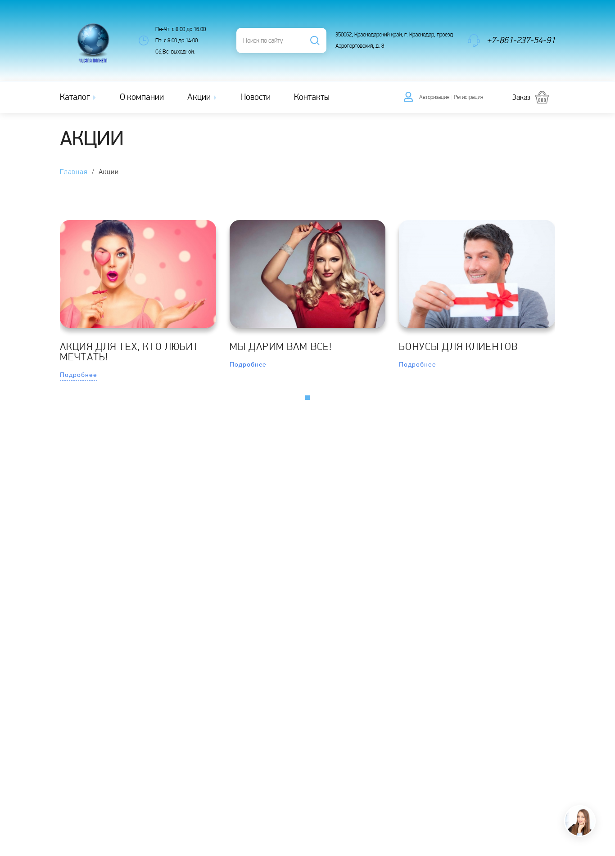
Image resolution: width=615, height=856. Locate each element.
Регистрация (468, 97)
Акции (200, 97)
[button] (307, 397)
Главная (73, 172)
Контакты (312, 97)
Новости (255, 97)
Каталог (76, 97)
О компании (142, 97)
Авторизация (434, 97)
